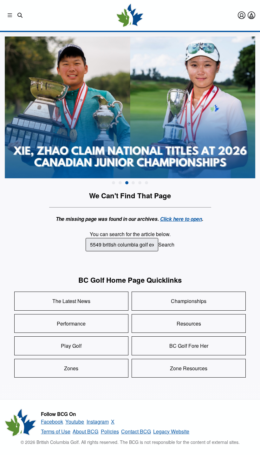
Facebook (52, 421)
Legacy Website (171, 431)
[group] (130, 107)
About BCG (85, 431)
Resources (189, 323)
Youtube (74, 421)
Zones (71, 368)
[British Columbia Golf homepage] (20, 423)
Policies (110, 431)
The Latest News (71, 301)
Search (166, 244)
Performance (71, 323)
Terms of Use (55, 431)
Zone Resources (188, 368)
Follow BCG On (58, 414)
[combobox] (122, 244)
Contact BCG (136, 431)
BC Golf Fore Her (188, 345)
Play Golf (71, 345)
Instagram (98, 421)
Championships (188, 301)
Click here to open (181, 218)
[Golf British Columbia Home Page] (130, 15)
